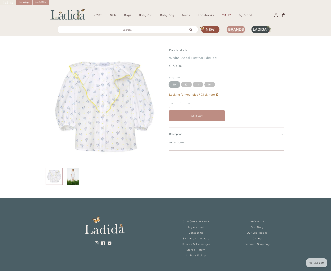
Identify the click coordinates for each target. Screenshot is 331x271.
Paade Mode (178, 50)
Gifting (257, 238)
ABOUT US (257, 221)
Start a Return (196, 249)
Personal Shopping (257, 244)
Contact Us (196, 232)
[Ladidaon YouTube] (109, 243)
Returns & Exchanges (196, 244)
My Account (196, 227)
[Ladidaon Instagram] (96, 243)
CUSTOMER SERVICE (196, 221)
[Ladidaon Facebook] (103, 243)
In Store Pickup (196, 255)
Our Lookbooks (257, 232)
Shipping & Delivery (196, 238)
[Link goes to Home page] (8, 2)
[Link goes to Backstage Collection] (24, 2)
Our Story (257, 227)
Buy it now (255, 116)
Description (175, 134)
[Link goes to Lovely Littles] (41, 2)
